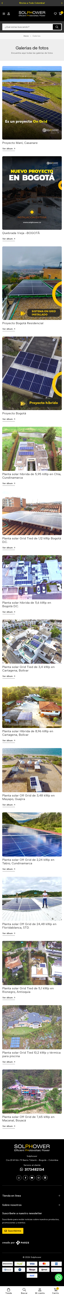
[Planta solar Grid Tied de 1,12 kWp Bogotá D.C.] (32, 513)
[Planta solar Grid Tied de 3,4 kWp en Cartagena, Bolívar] (32, 642)
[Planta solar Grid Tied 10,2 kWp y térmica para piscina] (32, 1027)
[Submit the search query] (57, 27)
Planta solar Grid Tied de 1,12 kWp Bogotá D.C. (31, 540)
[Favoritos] (55, 13)
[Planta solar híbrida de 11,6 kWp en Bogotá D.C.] (32, 577)
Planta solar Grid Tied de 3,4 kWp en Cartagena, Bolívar (28, 668)
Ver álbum (7, 148)
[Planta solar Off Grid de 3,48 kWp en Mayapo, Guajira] (32, 770)
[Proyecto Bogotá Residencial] (32, 283)
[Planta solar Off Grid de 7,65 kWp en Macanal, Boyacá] (32, 1091)
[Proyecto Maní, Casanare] (32, 103)
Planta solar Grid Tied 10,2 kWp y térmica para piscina (31, 1054)
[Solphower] (32, 14)
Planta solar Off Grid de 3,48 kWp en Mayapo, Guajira (28, 797)
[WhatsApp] (18, 1177)
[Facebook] (25, 1177)
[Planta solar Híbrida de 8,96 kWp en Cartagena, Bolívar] (32, 706)
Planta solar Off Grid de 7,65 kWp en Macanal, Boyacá (28, 1118)
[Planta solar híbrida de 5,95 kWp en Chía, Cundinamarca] (32, 449)
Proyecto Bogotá (14, 413)
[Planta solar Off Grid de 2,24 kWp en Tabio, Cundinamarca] (32, 834)
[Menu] (3, 14)
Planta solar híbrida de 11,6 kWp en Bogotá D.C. (26, 604)
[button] (2, 3)
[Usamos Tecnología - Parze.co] (15, 1243)
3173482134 (34, 1169)
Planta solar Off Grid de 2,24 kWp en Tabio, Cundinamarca (28, 861)
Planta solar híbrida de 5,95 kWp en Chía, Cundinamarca (31, 475)
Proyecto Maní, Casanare (20, 143)
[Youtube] (32, 1177)
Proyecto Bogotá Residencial (22, 323)
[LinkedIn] (45, 1177)
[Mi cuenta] (8, 13)
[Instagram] (38, 1177)
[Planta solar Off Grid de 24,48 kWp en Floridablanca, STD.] (32, 899)
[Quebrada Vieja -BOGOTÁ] (32, 193)
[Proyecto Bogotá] (32, 373)
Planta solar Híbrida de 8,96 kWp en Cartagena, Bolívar (27, 732)
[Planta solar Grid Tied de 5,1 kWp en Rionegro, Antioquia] (32, 963)
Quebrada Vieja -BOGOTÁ (21, 233)
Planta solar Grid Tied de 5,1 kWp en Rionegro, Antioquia (28, 990)
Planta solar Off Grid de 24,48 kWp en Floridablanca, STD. (29, 925)
